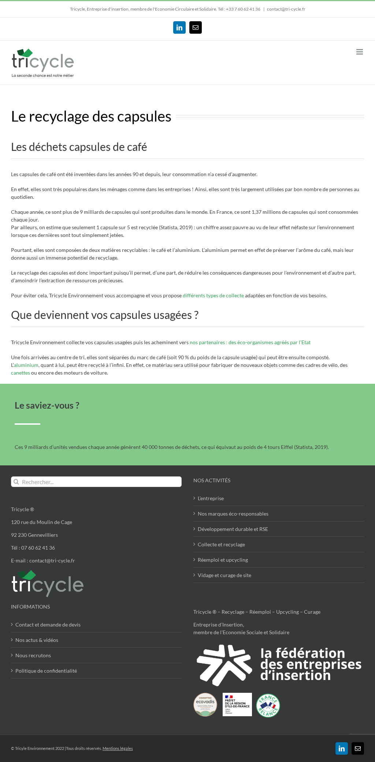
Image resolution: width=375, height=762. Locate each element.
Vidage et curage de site (224, 575)
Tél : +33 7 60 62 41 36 (239, 9)
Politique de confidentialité (46, 671)
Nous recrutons (33, 655)
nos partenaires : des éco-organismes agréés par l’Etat (250, 342)
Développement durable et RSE (233, 529)
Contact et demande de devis (48, 624)
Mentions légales (118, 748)
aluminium (26, 365)
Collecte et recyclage (221, 544)
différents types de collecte (213, 295)
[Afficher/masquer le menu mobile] (360, 52)
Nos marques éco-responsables (233, 513)
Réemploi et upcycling (223, 560)
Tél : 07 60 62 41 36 (33, 547)
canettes (20, 372)
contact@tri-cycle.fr (286, 9)
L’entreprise (211, 498)
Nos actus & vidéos (36, 640)
